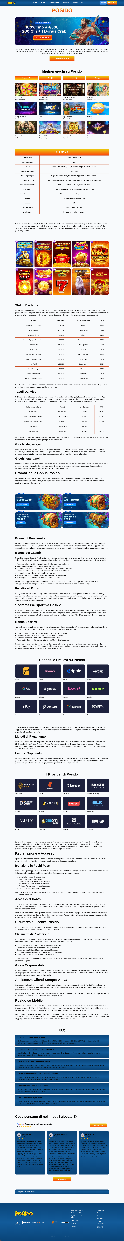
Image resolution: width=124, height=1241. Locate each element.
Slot (96, 78)
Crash (72, 78)
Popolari (25, 78)
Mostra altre (62, 1179)
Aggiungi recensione (98, 1125)
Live (48, 78)
